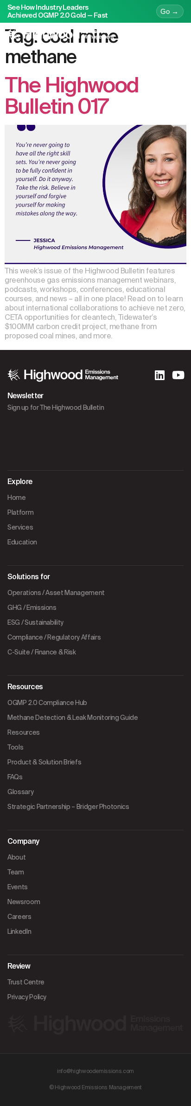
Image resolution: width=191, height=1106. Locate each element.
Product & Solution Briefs (44, 762)
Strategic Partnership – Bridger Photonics (68, 806)
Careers (19, 916)
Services (20, 527)
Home (16, 497)
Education (22, 542)
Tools (15, 747)
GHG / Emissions (32, 607)
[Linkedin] (159, 375)
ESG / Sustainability (35, 622)
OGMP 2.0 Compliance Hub (47, 703)
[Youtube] (178, 375)
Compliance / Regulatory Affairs (54, 637)
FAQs (15, 777)
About (16, 857)
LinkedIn (19, 931)
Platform (20, 512)
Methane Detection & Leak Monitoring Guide (72, 717)
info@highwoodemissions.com (95, 1071)
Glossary (20, 792)
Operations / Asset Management (56, 593)
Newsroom (23, 902)
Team (15, 872)
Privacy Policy (26, 997)
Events (17, 887)
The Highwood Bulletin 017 (72, 95)
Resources (23, 732)
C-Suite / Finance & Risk (41, 652)
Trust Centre (26, 982)
